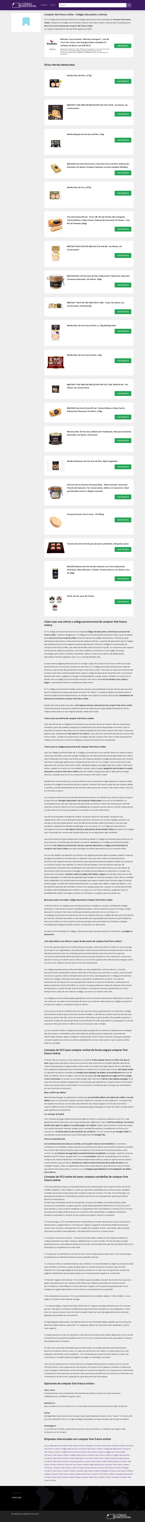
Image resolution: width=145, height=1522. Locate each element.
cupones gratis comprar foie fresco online (88, 1461)
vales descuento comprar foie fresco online (108, 1464)
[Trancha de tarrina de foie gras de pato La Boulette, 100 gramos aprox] (56, 547)
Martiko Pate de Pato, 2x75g (79, 75)
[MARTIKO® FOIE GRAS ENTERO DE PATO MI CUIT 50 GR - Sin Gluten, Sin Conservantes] (56, 112)
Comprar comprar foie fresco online (60, 1467)
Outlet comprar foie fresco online (84, 1471)
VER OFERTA (123, 81)
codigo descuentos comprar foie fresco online (81, 1449)
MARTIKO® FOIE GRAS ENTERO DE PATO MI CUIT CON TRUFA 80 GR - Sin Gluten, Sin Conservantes (97, 386)
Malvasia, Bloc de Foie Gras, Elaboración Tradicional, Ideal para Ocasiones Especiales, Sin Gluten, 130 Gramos (99, 433)
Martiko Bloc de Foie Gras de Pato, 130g (84, 355)
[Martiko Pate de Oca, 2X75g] (56, 195)
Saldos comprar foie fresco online (59, 1474)
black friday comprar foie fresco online (86, 1477)
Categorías (43, 5)
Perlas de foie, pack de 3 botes (80, 596)
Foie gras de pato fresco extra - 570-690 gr (85, 514)
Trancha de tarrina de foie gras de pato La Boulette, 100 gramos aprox (98, 543)
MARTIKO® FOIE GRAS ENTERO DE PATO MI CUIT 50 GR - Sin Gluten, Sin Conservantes (97, 107)
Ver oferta (122, 46)
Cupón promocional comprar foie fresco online (99, 1467)
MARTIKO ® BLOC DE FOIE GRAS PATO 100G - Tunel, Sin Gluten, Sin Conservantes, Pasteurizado (95, 304)
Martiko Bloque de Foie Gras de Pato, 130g (85, 134)
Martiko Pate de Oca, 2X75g (79, 187)
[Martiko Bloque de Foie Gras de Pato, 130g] (56, 142)
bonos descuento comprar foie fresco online (64, 1445)
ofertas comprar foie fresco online (72, 1464)
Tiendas (52, 5)
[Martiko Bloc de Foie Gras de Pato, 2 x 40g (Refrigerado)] (56, 333)
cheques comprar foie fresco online (101, 1445)
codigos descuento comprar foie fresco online (90, 1455)
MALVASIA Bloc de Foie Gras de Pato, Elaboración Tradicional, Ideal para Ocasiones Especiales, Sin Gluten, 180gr (98, 277)
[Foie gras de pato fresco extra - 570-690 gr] (56, 522)
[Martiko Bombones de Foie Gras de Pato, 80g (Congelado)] (56, 466)
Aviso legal (16, 1497)
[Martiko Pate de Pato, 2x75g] (56, 83)
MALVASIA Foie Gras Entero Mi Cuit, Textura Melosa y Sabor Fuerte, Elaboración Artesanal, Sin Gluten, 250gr (96, 410)
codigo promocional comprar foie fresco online (82, 1452)
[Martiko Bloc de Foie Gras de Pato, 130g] (56, 362)
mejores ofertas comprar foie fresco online (95, 1474)
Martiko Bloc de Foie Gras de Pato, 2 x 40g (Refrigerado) (91, 325)
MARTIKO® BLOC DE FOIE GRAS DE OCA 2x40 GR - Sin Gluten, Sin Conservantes (94, 248)
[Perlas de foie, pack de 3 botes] (56, 603)
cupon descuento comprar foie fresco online (89, 1458)
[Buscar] (128, 5)
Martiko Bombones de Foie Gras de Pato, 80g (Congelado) (92, 461)
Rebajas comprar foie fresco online (116, 1471)
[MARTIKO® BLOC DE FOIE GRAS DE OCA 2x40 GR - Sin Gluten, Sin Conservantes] (56, 254)
